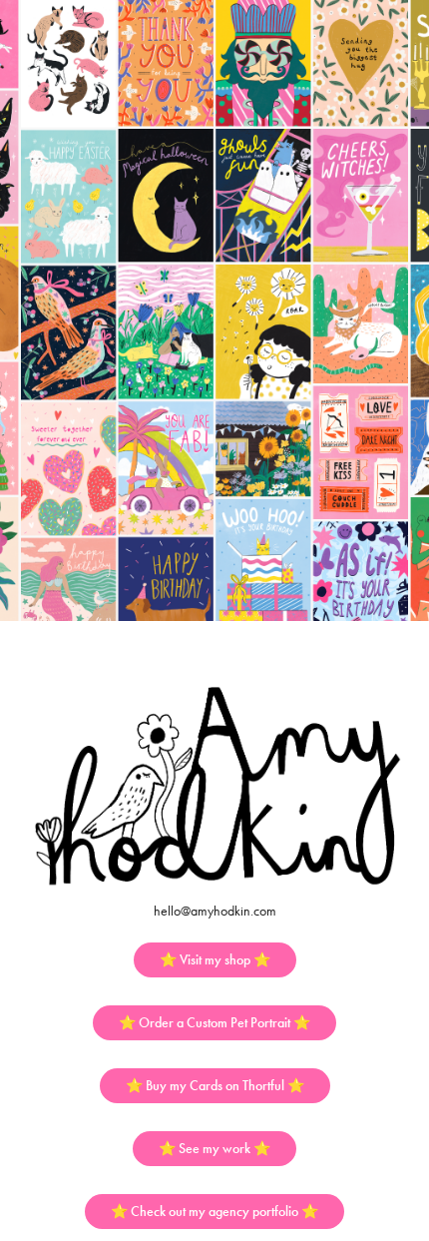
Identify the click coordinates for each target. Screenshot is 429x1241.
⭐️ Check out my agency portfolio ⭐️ (214, 1211)
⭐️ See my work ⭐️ (214, 1148)
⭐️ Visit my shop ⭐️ (215, 959)
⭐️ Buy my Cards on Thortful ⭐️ (215, 1085)
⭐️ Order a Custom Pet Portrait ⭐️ (214, 1022)
